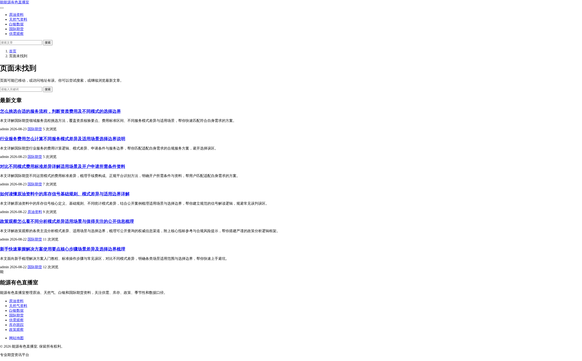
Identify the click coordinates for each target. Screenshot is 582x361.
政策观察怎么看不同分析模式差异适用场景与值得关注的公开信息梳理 (67, 221)
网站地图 (16, 338)
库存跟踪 (16, 325)
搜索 (48, 42)
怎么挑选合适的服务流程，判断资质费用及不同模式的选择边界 (60, 111)
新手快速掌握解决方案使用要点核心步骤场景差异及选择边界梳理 (62, 249)
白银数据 (16, 24)
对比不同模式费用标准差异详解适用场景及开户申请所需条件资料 (62, 166)
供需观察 (16, 34)
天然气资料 (18, 19)
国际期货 (16, 29)
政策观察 (16, 330)
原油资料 (16, 15)
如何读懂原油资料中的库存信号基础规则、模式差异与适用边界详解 (65, 194)
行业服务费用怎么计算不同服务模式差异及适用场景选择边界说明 (62, 138)
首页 (12, 51)
